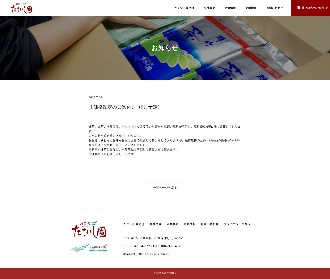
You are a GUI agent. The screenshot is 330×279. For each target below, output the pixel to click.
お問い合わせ (274, 7)
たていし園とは (184, 7)
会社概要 (209, 7)
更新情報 (251, 7)
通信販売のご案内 (313, 7)
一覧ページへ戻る (165, 187)
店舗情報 (230, 7)
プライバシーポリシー (239, 224)
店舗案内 (173, 224)
